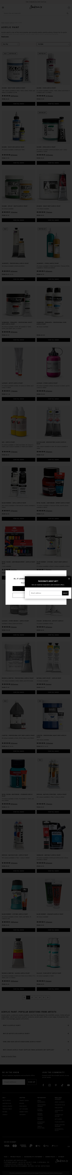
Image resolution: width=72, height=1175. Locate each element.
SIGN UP (65, 593)
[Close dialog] (69, 578)
